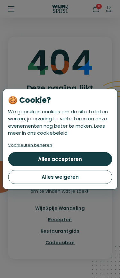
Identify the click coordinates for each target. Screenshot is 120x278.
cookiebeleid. (52, 133)
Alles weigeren (60, 176)
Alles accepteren (60, 158)
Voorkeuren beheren (30, 145)
